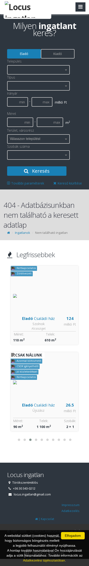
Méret (11, 113)
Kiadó (57, 53)
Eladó (24, 53)
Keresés (40, 171)
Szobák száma (18, 146)
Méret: (19, 334)
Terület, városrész (20, 130)
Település (14, 61)
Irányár (12, 93)
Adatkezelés (70, 511)
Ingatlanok (22, 233)
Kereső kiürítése (69, 183)
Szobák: (70, 421)
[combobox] (38, 70)
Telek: (50, 334)
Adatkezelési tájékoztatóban (44, 560)
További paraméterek (27, 183)
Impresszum (71, 505)
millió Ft (70, 324)
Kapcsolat (47, 519)
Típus (11, 77)
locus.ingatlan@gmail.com (32, 494)
